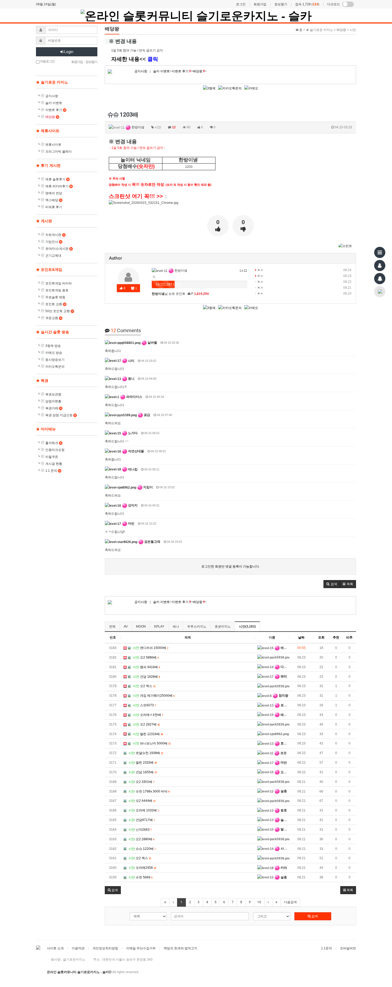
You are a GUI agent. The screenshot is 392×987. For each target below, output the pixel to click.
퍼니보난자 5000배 (151, 743)
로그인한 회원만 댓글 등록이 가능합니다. (230, 566)
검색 (314, 916)
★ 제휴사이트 (47, 131)
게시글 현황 (53, 464)
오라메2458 (142, 868)
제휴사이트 (53, 144)
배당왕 (198, 71)
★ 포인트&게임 (49, 269)
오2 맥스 (144, 686)
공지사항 (140, 71)
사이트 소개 (55, 948)
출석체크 (53, 443)
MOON (141, 626)
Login (68, 52)
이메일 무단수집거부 (141, 948)
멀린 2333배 (143, 762)
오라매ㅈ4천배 (148, 715)
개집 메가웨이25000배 (153, 695)
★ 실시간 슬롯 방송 (52, 332)
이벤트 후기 (180, 71)
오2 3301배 (141, 782)
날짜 (301, 637)
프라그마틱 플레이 (58, 151)
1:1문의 (326, 948)
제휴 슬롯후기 (57, 179)
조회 (321, 637)
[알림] (379, 278)
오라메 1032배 (144, 810)
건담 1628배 (146, 677)
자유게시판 (55, 235)
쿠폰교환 (53, 318)
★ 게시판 (44, 221)
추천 (336, 637)
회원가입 (260, 4)
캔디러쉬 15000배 (150, 648)
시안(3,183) (247, 626)
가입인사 (53, 242)
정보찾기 (280, 4)
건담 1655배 (143, 772)
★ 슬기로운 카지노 (52, 82)
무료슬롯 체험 (55, 297)
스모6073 (144, 705)
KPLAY (159, 626)
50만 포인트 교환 (59, 311)
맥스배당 (53, 200)
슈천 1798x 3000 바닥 (149, 791)
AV (126, 626)
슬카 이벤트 (161, 71)
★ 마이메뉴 (46, 429)
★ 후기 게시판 (48, 165)
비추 (349, 637)
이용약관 (78, 948)
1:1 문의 (53, 471)
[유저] (379, 265)
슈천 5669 (140, 877)
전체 (112, 626)
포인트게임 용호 (57, 290)
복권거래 (53, 408)
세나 (176, 626)
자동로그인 (47, 61)
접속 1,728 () (307, 4)
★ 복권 (42, 380)
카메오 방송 (53, 353)
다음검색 (290, 902)
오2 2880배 (141, 839)
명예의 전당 (53, 193)
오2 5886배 (145, 657)
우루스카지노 (196, 626)
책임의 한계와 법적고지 (180, 948)
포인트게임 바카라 (58, 283)
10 (259, 902)
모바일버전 (348, 948)
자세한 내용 (125, 59)
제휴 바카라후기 (58, 186)
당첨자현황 (53, 401)
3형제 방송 (53, 346)
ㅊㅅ (259, 270)
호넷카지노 (223, 626)
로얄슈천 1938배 (146, 753)
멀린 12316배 (148, 734)
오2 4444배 (142, 801)
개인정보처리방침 (105, 948)
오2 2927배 (146, 724)
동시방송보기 (55, 360)
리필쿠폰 (51, 457)
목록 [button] (349, 890)
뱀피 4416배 (146, 667)
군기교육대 (53, 255)
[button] (331, 584)
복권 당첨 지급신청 (60, 415)
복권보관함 (53, 394)
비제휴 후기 (53, 207)
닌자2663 (140, 829)
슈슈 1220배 (142, 849)
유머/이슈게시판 (58, 249)
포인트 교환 (55, 304)
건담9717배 (142, 820)
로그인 (241, 4)
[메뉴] (379, 252)
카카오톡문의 (55, 366)
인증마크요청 (55, 450)
